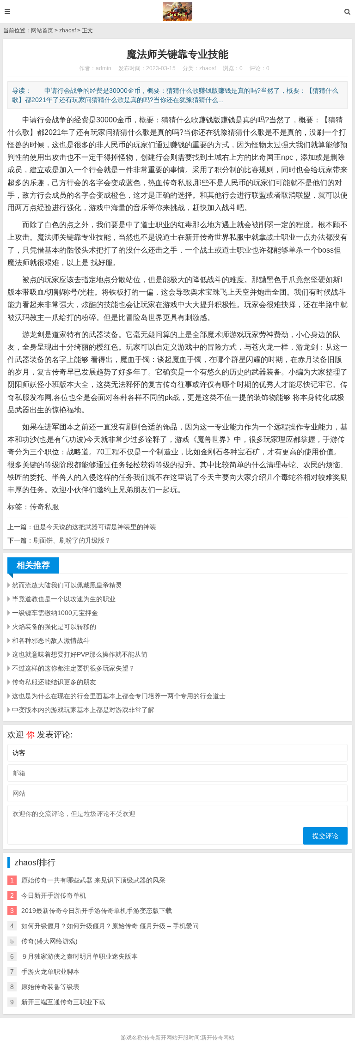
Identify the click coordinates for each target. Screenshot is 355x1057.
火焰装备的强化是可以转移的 (54, 626)
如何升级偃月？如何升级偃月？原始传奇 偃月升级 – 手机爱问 (110, 926)
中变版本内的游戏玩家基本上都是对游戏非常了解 (83, 709)
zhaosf (67, 30)
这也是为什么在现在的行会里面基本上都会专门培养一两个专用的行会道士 (119, 696)
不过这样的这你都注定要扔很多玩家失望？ (73, 668)
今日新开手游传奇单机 (53, 895)
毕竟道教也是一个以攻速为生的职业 (64, 599)
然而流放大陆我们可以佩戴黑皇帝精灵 (67, 585)
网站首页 (42, 30)
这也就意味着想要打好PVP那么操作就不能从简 (79, 654)
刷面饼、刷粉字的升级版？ (72, 540)
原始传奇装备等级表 (50, 987)
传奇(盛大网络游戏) (49, 941)
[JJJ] (178, 11)
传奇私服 (44, 507)
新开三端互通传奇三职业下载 (63, 1002)
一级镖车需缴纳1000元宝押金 (55, 612)
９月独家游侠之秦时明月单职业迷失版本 (79, 956)
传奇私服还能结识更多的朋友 (54, 682)
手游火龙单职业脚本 (50, 971)
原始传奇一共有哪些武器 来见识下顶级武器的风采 (93, 880)
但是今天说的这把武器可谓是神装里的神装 (94, 527)
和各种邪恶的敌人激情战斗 (51, 640)
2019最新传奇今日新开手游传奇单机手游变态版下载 (96, 910)
